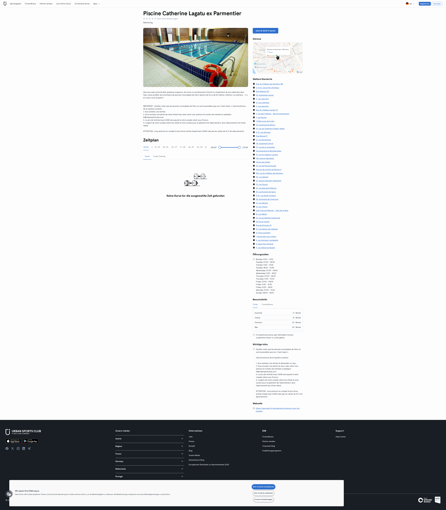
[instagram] (18, 448)
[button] (149, 438)
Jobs (191, 436)
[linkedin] (23, 448)
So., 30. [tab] (200, 147)
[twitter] (12, 448)
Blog (190, 450)
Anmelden (437, 4)
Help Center (341, 436)
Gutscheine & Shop (196, 460)
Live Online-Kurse (63, 3)
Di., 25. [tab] (157, 147)
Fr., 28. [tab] (182, 147)
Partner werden (46, 3)
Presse (191, 441)
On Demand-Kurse (82, 3)
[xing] (29, 448)
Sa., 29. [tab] (191, 147)
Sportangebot (15, 3)
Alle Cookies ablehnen (263, 493)
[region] (176, 493)
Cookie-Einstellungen (263, 499)
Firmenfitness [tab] (267, 304)
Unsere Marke (194, 455)
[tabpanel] (195, 180)
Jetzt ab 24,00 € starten (265, 31)
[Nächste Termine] (205, 147)
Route (271, 52)
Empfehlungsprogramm (271, 450)
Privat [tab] (255, 304)
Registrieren (424, 4)
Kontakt (192, 446)
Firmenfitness (30, 3)
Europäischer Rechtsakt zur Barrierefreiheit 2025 (209, 464)
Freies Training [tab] (159, 156)
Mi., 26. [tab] (166, 147)
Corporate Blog (268, 446)
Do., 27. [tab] (174, 147)
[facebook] (7, 448)
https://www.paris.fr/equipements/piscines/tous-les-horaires (278, 409)
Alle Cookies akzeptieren (263, 487)
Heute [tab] (146, 147)
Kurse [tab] (147, 156)
